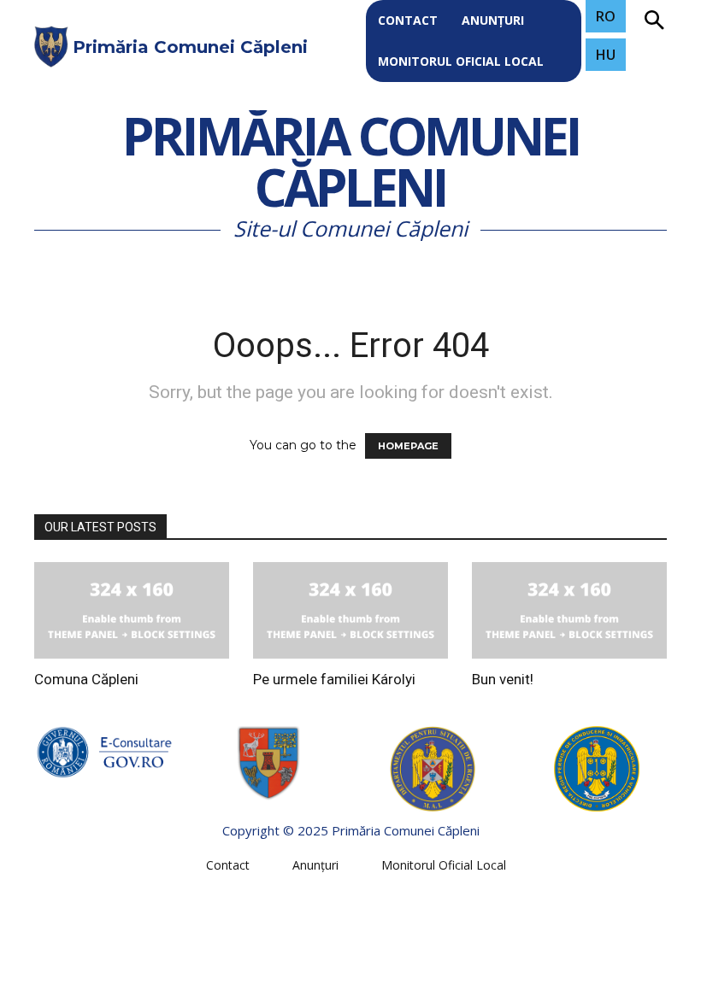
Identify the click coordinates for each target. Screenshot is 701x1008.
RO (606, 16)
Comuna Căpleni (86, 679)
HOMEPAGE (408, 446)
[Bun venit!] (569, 610)
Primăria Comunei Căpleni (351, 163)
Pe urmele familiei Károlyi (334, 679)
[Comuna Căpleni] (131, 610)
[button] (654, 21)
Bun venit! (502, 679)
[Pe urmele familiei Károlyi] (350, 610)
